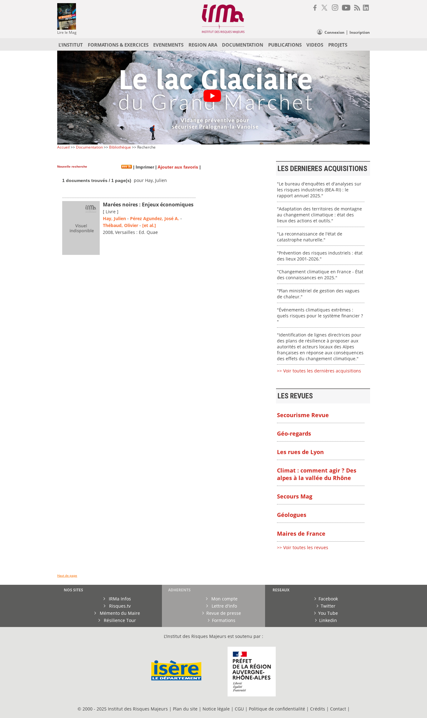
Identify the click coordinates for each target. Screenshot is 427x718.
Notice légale (216, 709)
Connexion (334, 32)
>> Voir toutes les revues (302, 547)
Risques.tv (119, 606)
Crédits (317, 709)
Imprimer (144, 167)
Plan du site (185, 709)
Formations (223, 620)
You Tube (328, 613)
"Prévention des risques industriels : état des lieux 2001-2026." (320, 256)
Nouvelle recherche (72, 166)
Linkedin (328, 620)
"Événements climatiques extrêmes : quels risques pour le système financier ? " (320, 316)
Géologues (291, 514)
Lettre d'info (223, 606)
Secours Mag (294, 496)
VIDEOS (314, 45)
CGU (239, 709)
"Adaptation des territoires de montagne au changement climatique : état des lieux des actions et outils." (319, 215)
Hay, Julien (114, 218)
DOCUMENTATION (242, 45)
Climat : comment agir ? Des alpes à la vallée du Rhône (316, 474)
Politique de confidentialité (277, 709)
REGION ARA (202, 45)
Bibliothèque (120, 147)
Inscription (359, 32)
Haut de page (67, 575)
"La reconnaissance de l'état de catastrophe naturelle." (309, 237)
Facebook (328, 599)
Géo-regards (294, 433)
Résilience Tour (119, 620)
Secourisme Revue (303, 415)
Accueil (63, 147)
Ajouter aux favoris (178, 167)
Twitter (328, 606)
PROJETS (337, 45)
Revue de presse (223, 613)
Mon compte (224, 599)
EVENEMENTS (168, 45)
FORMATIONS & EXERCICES (118, 45)
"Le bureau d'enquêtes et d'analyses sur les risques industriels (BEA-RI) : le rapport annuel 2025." (319, 190)
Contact (338, 709)
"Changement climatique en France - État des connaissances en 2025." (320, 275)
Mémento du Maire (119, 613)
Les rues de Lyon (300, 452)
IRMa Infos (119, 599)
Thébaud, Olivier (120, 225)
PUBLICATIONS (285, 45)
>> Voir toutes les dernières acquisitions (319, 371)
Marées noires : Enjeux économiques (148, 204)
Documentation (89, 147)
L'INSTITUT (70, 45)
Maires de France (301, 533)
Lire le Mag (67, 32)
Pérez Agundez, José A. (154, 218)
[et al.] (149, 225)
